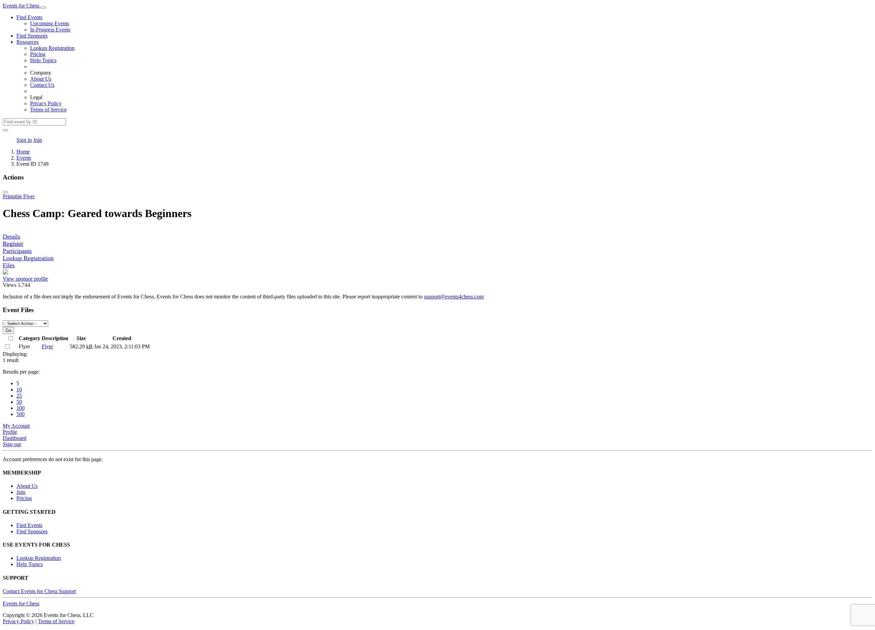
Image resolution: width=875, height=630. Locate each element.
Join (37, 140)
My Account (16, 426)
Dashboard (14, 438)
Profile (10, 432)
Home (23, 152)
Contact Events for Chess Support (39, 591)
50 (19, 402)
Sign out (12, 444)
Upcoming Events (49, 23)
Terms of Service (48, 109)
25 (19, 396)
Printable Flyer (19, 196)
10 (19, 389)
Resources (27, 42)
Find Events (29, 17)
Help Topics (43, 60)
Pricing (37, 54)
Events (23, 158)
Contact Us (42, 85)
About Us (40, 79)
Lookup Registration (52, 48)
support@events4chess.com (454, 296)
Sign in (24, 140)
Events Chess (21, 603)
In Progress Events (50, 29)
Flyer (47, 346)
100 (20, 408)
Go (8, 330)
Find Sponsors (32, 36)
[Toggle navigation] (43, 7)
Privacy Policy (46, 103)
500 (20, 414)
